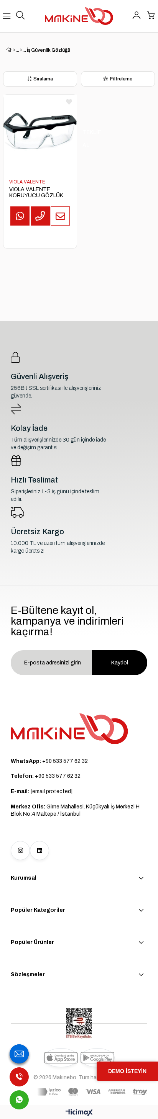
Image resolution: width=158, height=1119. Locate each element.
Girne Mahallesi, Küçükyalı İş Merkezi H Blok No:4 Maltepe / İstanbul (75, 810)
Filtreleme (121, 79)
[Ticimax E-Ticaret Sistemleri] (79, 1113)
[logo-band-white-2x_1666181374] (92, 1092)
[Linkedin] (39, 850)
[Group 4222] (69, 728)
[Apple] (61, 1057)
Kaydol (119, 663)
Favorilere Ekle (69, 102)
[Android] (97, 1057)
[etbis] (79, 1023)
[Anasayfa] (14, 50)
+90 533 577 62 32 (49, 761)
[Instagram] (20, 850)
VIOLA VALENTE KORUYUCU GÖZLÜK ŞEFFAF (36, 192)
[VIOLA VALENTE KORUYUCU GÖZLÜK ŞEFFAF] (40, 131)
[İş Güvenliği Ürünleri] (21, 50)
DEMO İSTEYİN (127, 1071)
